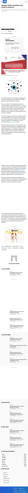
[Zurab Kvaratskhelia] (2, 34)
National (12, 29)
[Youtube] (23, 2)
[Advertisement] (14, 20)
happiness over (6, 219)
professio (12, 122)
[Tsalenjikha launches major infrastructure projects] (5, 274)
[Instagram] (19, 2)
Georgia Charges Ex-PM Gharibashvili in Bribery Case (16, 319)
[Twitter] (21, 2)
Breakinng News (15, 246)
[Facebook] (17, 2)
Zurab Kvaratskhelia (9, 33)
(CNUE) (21, 105)
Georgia (7, 29)
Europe (3, 29)
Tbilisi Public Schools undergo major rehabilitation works (17, 326)
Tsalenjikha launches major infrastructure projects (16, 273)
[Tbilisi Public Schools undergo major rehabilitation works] (5, 327)
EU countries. (22, 169)
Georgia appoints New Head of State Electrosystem (17, 312)
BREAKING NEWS (8, 246)
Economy (11, 271)
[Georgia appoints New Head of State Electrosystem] (5, 313)
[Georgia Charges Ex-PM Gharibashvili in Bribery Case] (5, 320)
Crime (11, 317)
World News (4, 249)
